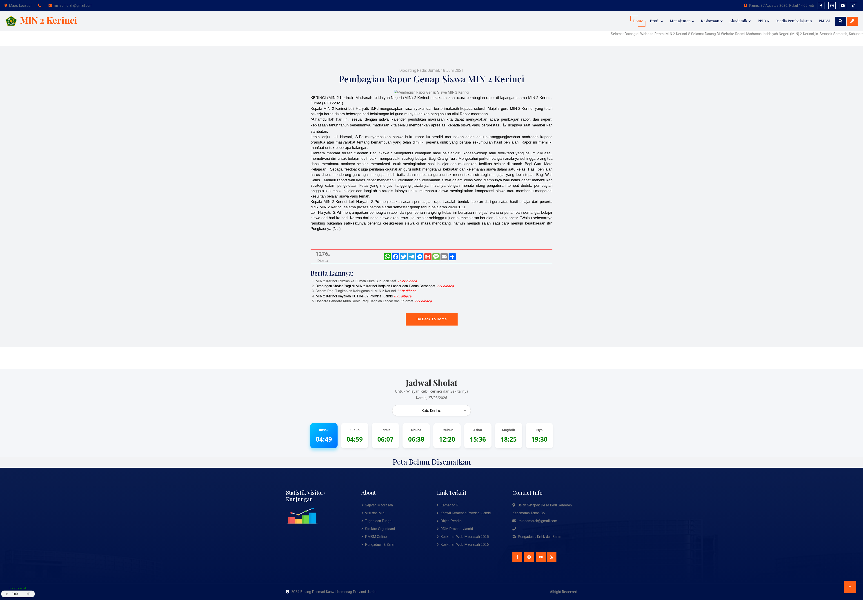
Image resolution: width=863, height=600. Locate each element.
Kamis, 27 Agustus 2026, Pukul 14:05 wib (781, 5)
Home (638, 20)
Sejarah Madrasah (379, 505)
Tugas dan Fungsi (378, 521)
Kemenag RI (450, 505)
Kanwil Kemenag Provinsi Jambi (465, 513)
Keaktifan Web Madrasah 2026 (464, 544)
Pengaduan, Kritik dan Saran (539, 537)
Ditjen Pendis (451, 521)
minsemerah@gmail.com (73, 5)
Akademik (738, 20)
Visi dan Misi (375, 513)
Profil (655, 20)
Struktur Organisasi (380, 529)
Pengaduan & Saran (380, 544)
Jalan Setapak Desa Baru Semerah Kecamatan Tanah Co (542, 509)
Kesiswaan (710, 20)
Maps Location (20, 5)
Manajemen (680, 20)
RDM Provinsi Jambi (456, 529)
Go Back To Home (431, 319)
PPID (762, 20)
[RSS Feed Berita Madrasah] (551, 557)
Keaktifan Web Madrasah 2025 (464, 537)
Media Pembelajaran (794, 20)
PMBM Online (376, 537)
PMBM (824, 20)
